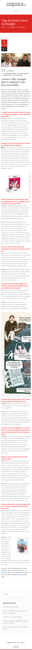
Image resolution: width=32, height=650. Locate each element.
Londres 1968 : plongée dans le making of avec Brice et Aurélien (13, 82)
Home (3, 27)
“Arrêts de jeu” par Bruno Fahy (13, 617)
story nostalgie (17, 75)
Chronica (11, 71)
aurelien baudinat (10, 73)
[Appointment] (16, 4)
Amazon (18, 572)
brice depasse (24, 73)
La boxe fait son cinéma (11, 607)
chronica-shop (6, 572)
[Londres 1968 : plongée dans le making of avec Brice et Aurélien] (16, 60)
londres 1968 (7, 75)
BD (18, 73)
